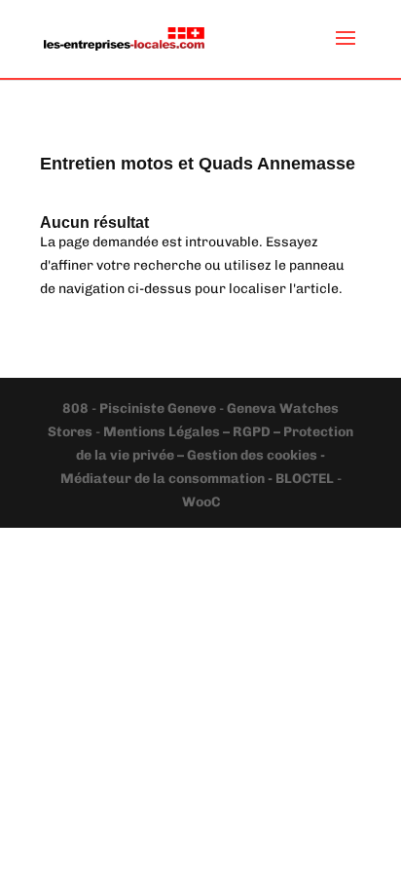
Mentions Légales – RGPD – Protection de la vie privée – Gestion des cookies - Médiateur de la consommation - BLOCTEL (207, 455)
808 (76, 408)
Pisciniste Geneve (159, 408)
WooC (201, 502)
